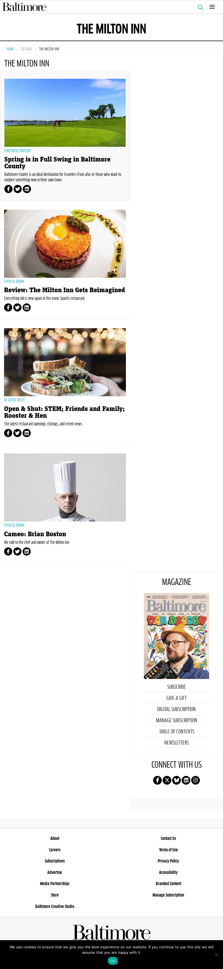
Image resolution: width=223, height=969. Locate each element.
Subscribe (176, 687)
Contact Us (168, 838)
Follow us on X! (167, 780)
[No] (216, 954)
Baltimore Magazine (109, 6)
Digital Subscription (176, 709)
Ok (112, 961)
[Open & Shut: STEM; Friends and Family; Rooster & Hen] (65, 362)
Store (55, 895)
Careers (54, 850)
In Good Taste (14, 400)
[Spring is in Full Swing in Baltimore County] (65, 113)
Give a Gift (176, 698)
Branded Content (168, 884)
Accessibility (168, 872)
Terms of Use (168, 850)
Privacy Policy (168, 861)
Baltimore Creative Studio (54, 906)
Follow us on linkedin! (186, 780)
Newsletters (176, 743)
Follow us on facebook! (157, 780)
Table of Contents (176, 732)
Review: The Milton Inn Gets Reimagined (64, 290)
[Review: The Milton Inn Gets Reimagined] (65, 244)
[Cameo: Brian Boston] (65, 487)
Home (10, 49)
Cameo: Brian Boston (35, 534)
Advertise (54, 872)
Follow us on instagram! (195, 780)
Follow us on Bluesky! (176, 780)
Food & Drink (14, 281)
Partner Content (17, 151)
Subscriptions (55, 861)
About (54, 838)
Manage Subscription (176, 720)
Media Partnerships (54, 884)
